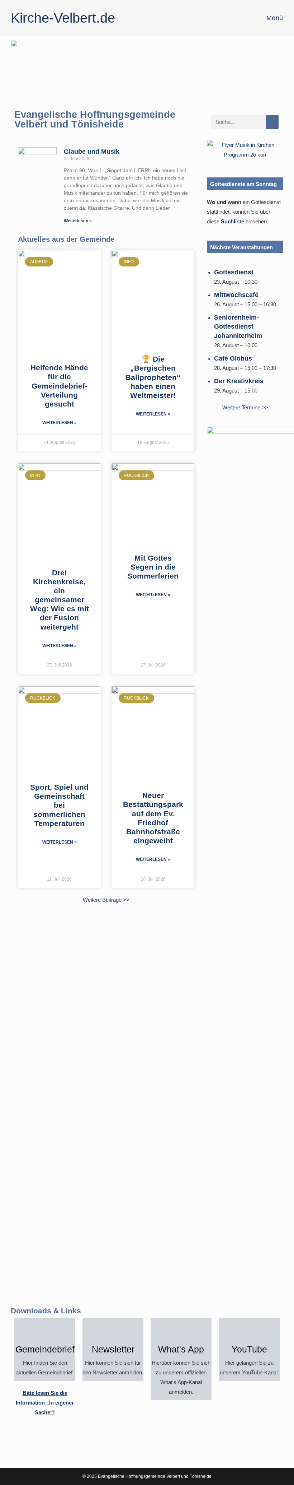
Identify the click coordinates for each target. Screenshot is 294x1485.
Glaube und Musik (91, 151)
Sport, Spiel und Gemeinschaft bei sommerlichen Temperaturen (59, 805)
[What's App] (181, 1331)
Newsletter (113, 1349)
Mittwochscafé (236, 294)
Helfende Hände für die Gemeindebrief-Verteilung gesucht (59, 385)
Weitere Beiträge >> (106, 900)
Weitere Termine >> (245, 407)
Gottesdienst (233, 272)
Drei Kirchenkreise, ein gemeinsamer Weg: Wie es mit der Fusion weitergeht (59, 600)
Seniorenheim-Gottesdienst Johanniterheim (238, 326)
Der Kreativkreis (239, 381)
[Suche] (272, 122)
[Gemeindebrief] (45, 1331)
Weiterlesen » (78, 220)
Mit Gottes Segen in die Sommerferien (153, 567)
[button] (213, 149)
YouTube (249, 1349)
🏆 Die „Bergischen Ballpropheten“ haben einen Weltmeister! (153, 377)
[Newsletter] (113, 1331)
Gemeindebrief (45, 1349)
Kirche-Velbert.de (63, 17)
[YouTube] (249, 1331)
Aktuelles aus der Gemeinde (66, 239)
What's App (181, 1349)
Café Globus (233, 358)
